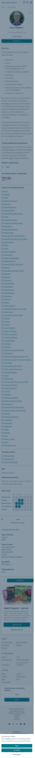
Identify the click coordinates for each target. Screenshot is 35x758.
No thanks (17, 750)
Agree (17, 746)
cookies (8, 738)
